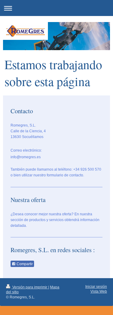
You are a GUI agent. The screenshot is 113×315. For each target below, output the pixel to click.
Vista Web (98, 291)
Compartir (24, 264)
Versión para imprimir (29, 287)
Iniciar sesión (96, 286)
